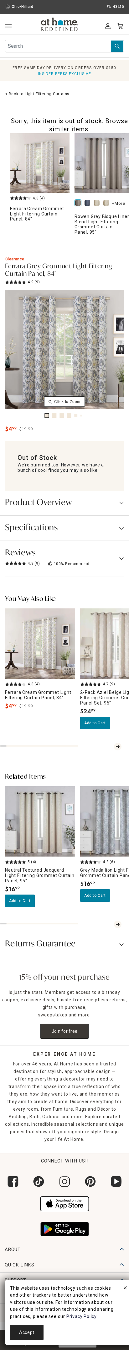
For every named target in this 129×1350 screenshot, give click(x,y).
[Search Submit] (117, 46)
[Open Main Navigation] (8, 26)
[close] (125, 1289)
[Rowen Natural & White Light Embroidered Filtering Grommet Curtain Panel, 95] (107, 203)
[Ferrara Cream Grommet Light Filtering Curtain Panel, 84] (40, 163)
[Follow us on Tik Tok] (38, 1181)
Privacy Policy (81, 1316)
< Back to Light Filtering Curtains (37, 94)
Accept (26, 1332)
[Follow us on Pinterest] (90, 1181)
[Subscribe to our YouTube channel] (116, 1181)
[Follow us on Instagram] (64, 1181)
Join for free (65, 1031)
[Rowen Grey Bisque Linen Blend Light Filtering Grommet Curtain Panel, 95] (79, 203)
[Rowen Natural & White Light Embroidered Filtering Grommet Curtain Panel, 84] (98, 203)
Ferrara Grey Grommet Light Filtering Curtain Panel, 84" (58, 270)
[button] (59, 25)
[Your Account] (107, 26)
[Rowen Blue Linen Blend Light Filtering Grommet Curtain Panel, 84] (88, 203)
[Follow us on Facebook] (13, 1181)
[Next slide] (117, 746)
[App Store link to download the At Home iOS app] (64, 1203)
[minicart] (120, 26)
